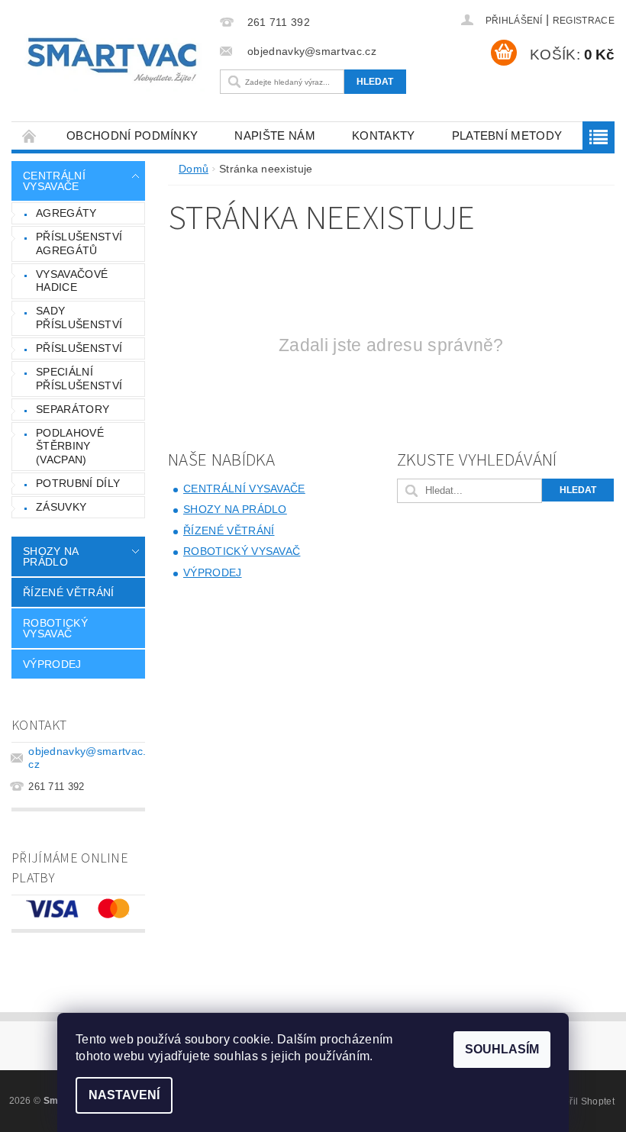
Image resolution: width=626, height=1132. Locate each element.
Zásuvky (61, 507)
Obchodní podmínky (132, 135)
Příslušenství (79, 348)
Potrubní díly (78, 483)
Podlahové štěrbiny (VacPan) (70, 446)
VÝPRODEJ (52, 664)
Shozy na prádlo (51, 556)
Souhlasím (502, 1049)
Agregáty (66, 213)
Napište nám (274, 135)
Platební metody (507, 135)
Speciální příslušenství (79, 379)
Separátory (72, 409)
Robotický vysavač (55, 628)
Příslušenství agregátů (79, 243)
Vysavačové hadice (72, 281)
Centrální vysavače (54, 180)
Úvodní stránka (29, 135)
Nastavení (124, 1094)
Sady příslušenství (79, 318)
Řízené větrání (68, 592)
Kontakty (383, 135)
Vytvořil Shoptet (580, 1101)
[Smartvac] (112, 60)
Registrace (584, 20)
